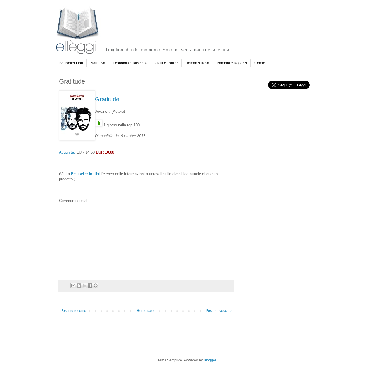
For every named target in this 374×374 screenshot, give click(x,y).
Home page (146, 311)
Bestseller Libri (71, 63)
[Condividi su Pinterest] (95, 285)
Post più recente (73, 311)
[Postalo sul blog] (79, 285)
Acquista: (67, 152)
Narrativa (98, 63)
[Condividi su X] (84, 285)
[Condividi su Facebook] (90, 285)
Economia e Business (130, 63)
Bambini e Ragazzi (232, 63)
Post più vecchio (219, 311)
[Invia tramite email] (73, 285)
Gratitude (107, 99)
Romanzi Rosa (197, 63)
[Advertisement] (212, 21)
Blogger (210, 360)
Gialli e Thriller (166, 63)
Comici (260, 63)
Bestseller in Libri (85, 174)
